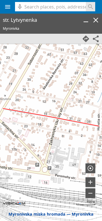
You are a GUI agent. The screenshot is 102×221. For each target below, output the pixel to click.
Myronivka (83, 214)
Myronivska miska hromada (36, 214)
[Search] (90, 6)
